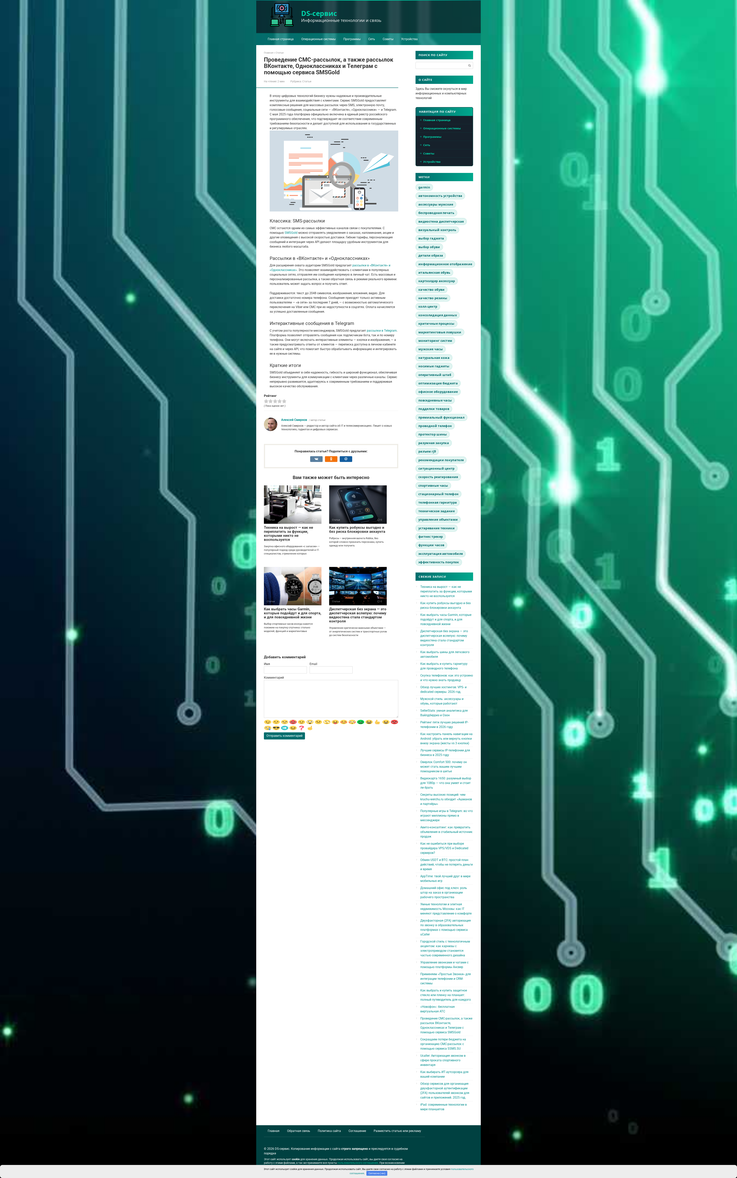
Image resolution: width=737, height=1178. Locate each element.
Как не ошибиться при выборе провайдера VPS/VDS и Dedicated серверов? (444, 848)
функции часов (431, 545)
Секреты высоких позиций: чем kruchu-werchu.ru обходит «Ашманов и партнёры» (446, 799)
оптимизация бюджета (438, 383)
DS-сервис (319, 13)
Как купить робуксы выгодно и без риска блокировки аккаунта (357, 529)
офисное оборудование (438, 392)
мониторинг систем (435, 341)
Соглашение (357, 1131)
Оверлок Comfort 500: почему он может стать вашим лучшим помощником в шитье (443, 766)
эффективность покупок (438, 562)
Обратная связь (298, 1131)
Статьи (306, 81)
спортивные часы (433, 485)
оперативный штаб (434, 375)
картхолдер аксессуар (436, 281)
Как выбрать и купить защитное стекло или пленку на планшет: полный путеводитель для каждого (445, 995)
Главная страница (281, 39)
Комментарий (274, 677)
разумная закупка (433, 443)
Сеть (371, 39)
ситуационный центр (436, 468)
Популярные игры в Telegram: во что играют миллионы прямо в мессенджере (446, 815)
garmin (424, 187)
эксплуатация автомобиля (440, 554)
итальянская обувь (434, 272)
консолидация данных (437, 315)
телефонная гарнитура (437, 502)
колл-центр (427, 306)
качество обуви (431, 289)
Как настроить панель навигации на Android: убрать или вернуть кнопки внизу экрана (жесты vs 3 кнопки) (446, 738)
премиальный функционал (441, 417)
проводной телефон (435, 426)
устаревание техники (436, 528)
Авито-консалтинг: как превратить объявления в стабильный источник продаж (446, 831)
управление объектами (438, 519)
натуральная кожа (433, 358)
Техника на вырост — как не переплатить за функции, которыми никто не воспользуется (288, 533)
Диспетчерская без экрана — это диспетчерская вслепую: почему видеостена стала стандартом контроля (357, 615)
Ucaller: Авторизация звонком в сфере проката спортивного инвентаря (443, 1060)
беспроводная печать (436, 213)
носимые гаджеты (433, 366)
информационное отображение (445, 264)
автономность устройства (440, 196)
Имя (267, 664)
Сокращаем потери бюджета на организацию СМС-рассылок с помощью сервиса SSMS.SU (443, 1044)
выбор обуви (429, 247)
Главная (273, 1131)
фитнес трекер (430, 536)
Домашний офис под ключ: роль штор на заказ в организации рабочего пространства (443, 892)
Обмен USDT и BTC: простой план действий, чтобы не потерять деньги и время (446, 864)
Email (313, 664)
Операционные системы (318, 39)
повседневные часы (435, 400)
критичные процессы (436, 323)
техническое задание (436, 511)
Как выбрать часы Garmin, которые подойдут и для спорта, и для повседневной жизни (292, 613)
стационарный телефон (438, 494)
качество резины (432, 298)
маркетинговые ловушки (439, 332)
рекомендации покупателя (441, 460)
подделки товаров (433, 409)
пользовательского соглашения (358, 1163)
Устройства (409, 39)
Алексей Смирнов (294, 420)
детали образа (430, 255)
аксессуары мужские (435, 204)
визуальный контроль (437, 230)
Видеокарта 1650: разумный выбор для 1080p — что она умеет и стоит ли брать (445, 783)
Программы (352, 39)
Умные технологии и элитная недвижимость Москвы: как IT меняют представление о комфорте (446, 908)
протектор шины (432, 434)
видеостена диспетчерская (441, 221)
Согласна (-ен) (376, 1173)
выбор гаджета (431, 238)
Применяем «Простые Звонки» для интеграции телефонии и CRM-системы (445, 978)
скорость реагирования (438, 477)
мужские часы (430, 349)
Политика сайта (329, 1131)
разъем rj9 (427, 451)
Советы (388, 39)
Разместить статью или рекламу (397, 1131)
